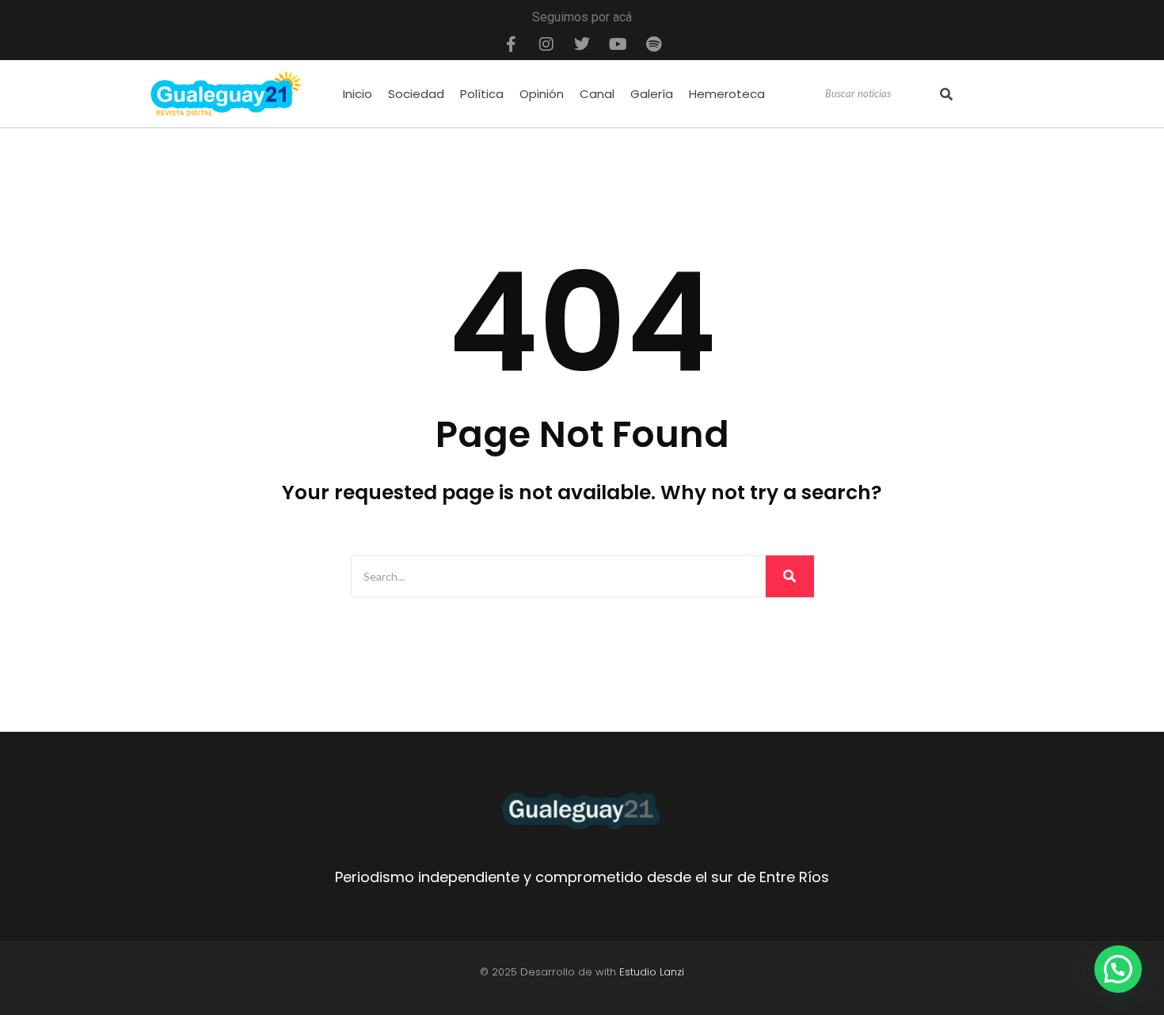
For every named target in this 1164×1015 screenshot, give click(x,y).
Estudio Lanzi (651, 971)
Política (482, 93)
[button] (1118, 969)
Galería (651, 93)
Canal (597, 93)
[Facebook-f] (511, 44)
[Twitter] (582, 44)
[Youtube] (617, 44)
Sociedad (416, 93)
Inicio (357, 93)
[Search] (946, 94)
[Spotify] (653, 44)
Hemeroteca (727, 93)
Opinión (541, 93)
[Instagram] (546, 44)
